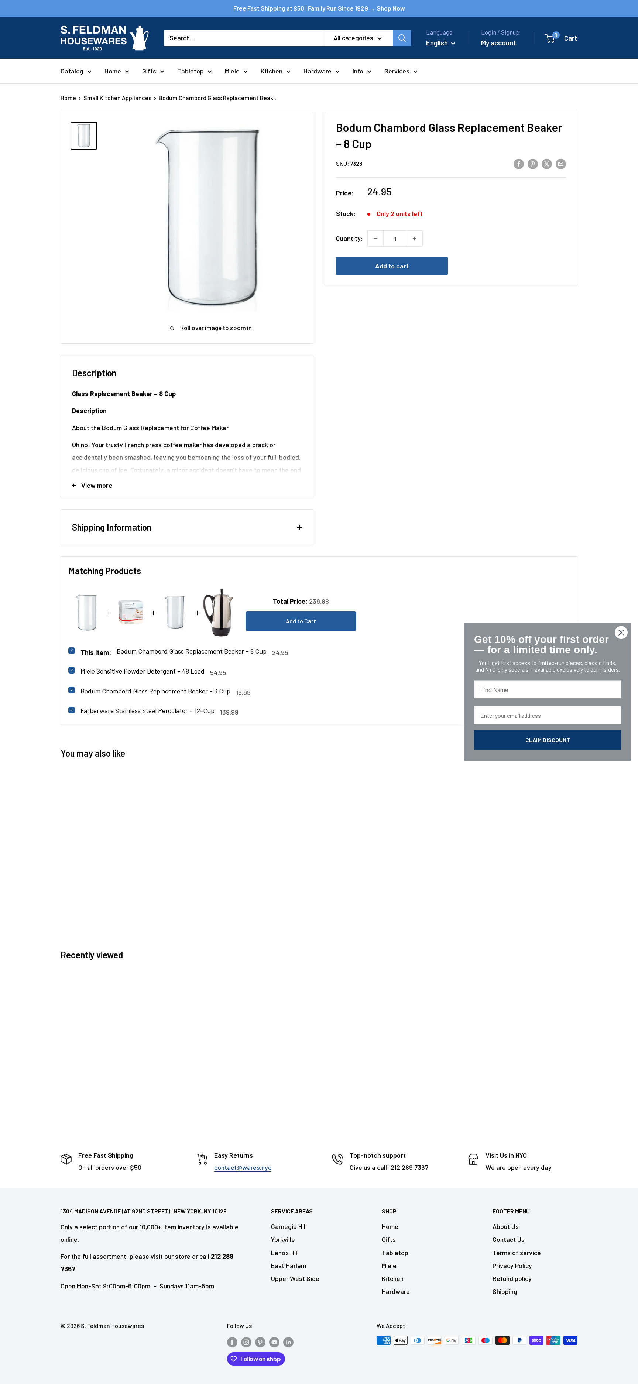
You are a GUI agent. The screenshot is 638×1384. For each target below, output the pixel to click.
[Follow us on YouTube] (274, 1341)
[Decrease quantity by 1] (375, 238)
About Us (506, 1226)
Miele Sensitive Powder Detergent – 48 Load (142, 671)
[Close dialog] (621, 632)
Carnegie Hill (289, 1226)
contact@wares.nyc (242, 1167)
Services (396, 71)
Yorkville (283, 1239)
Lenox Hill (285, 1252)
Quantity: (349, 238)
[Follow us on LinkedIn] (288, 1341)
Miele (232, 71)
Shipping (505, 1291)
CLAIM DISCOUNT (547, 739)
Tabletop (190, 71)
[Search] (402, 38)
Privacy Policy (512, 1265)
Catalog (72, 71)
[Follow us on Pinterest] (260, 1341)
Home (112, 71)
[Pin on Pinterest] (533, 163)
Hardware (317, 71)
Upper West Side (295, 1278)
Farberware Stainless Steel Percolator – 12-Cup (147, 710)
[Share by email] (561, 163)
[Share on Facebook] (519, 163)
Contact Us (509, 1239)
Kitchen (271, 71)
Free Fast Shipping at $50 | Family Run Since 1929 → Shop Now (319, 8)
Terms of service (517, 1252)
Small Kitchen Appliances (117, 97)
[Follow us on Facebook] (232, 1341)
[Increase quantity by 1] (414, 238)
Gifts (149, 71)
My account (498, 42)
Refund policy (512, 1278)
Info (358, 71)
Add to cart (392, 266)
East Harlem (288, 1265)
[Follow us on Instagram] (246, 1341)
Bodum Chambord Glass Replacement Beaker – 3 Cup (155, 691)
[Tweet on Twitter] (547, 163)
